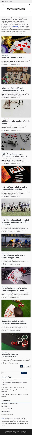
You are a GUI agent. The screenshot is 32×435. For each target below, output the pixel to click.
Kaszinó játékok (5, 406)
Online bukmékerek (6, 409)
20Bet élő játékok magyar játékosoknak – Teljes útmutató (14, 155)
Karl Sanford (6, 64)
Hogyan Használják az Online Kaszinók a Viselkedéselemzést (14, 322)
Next (28, 366)
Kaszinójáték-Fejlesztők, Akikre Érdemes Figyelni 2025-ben (14, 289)
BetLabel (15, 26)
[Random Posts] (2, 5)
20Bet (3, 418)
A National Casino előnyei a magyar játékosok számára (12, 89)
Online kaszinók (4, 55)
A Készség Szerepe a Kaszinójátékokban (9, 355)
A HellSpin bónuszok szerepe (13, 57)
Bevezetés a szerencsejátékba (10, 403)
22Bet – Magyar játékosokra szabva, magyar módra (13, 256)
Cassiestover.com (16, 9)
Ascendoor (12, 432)
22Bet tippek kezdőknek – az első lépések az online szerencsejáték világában (15, 222)
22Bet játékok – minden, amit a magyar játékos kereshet (14, 188)
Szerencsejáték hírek (7, 414)
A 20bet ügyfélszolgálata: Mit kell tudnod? (15, 122)
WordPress (24, 432)
